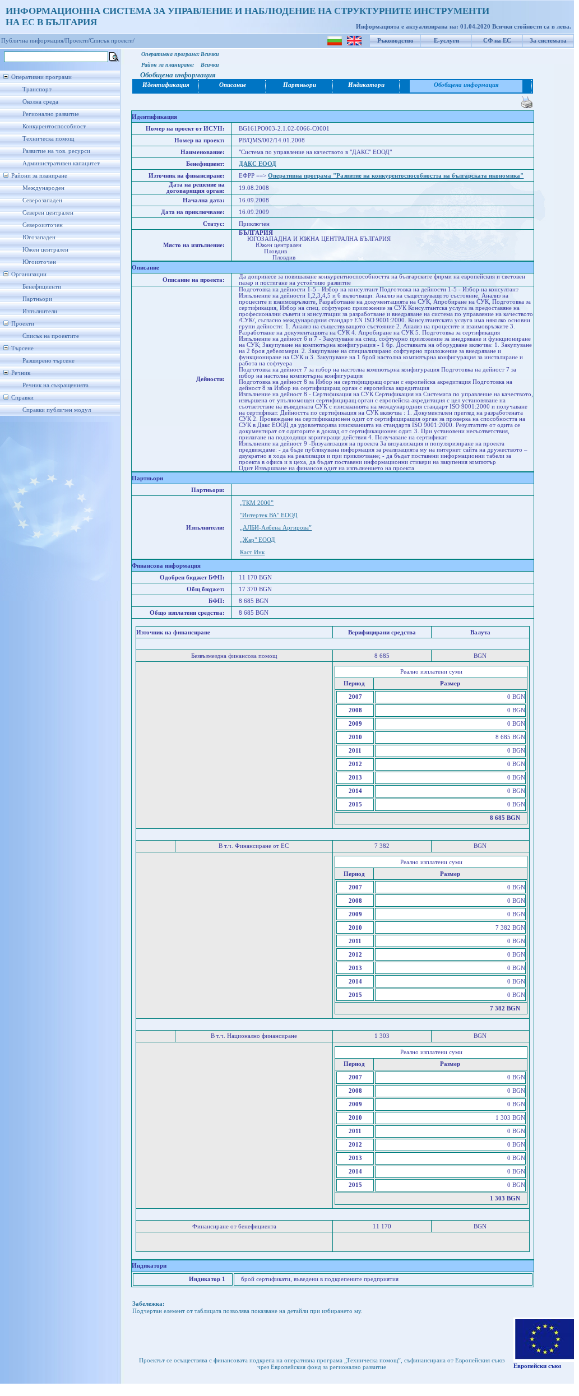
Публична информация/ (33, 41)
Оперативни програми (41, 77)
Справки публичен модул (56, 410)
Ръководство (395, 41)
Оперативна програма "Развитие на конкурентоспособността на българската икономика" (396, 176)
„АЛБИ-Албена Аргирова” (276, 528)
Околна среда (40, 102)
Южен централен (45, 250)
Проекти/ (77, 41)
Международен (43, 188)
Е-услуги (446, 41)
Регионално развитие (50, 114)
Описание (232, 85)
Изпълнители (39, 311)
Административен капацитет (61, 163)
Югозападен (38, 237)
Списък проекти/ (112, 41)
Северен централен (47, 213)
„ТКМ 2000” (257, 503)
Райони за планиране (39, 176)
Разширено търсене (48, 361)
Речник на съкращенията (55, 385)
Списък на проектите (50, 336)
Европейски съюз (537, 1366)
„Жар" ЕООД (257, 540)
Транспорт (37, 89)
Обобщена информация (466, 85)
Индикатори (366, 85)
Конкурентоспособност (54, 126)
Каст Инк (252, 552)
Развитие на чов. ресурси (56, 151)
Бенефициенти (41, 287)
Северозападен (42, 200)
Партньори (37, 299)
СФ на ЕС (497, 41)
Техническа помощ (48, 139)
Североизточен (42, 225)
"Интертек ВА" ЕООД (269, 515)
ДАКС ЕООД (257, 164)
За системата (548, 41)
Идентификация (165, 85)
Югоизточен (39, 262)
